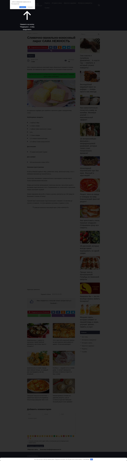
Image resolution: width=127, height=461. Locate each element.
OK (91, 459)
